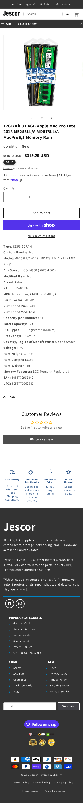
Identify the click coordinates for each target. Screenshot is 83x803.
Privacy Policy (58, 673)
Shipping (8, 167)
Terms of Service (60, 691)
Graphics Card (21, 623)
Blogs (16, 691)
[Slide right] (51, 118)
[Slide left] (32, 118)
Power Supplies (22, 646)
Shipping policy (65, 782)
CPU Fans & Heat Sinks (27, 652)
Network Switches (24, 629)
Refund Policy (58, 679)
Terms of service (30, 791)
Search (17, 667)
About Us (18, 673)
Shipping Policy (59, 685)
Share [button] (12, 397)
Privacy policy (21, 782)
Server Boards (21, 640)
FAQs (53, 667)
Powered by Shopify (50, 774)
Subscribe (68, 706)
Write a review (41, 439)
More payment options (41, 235)
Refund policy (42, 782)
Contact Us (20, 679)
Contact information (55, 791)
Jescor (19, 526)
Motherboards (21, 635)
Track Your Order (23, 685)
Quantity (8, 188)
